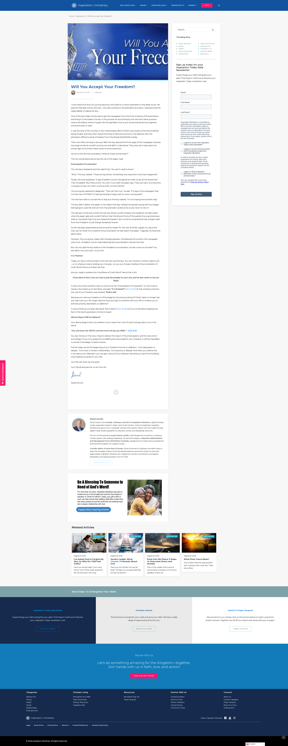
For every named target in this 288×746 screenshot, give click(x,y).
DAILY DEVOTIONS (127, 5)
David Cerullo (85, 92)
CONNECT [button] (192, 5)
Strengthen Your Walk (81, 697)
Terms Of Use (39, 725)
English (252, 744)
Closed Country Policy (100, 725)
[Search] (196, 29)
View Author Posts (101, 462)
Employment (229, 708)
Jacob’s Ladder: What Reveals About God (123, 561)
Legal (28, 725)
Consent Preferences (80, 725)
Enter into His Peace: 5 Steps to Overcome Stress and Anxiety (162, 561)
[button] (206, 5)
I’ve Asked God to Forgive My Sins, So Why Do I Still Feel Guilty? (89, 561)
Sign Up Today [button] (48, 629)
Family (28, 705)
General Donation (177, 697)
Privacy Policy (52, 725)
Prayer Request (184, 43)
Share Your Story (230, 705)
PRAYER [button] (143, 5)
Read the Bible (206, 51)
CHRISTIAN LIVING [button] (158, 5)
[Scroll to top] (284, 737)
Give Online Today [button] (144, 676)
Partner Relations (177, 702)
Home (71, 16)
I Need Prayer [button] (240, 629)
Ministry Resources (80, 702)
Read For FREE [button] (144, 629)
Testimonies (183, 54)
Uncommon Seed (178, 708)
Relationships (31, 708)
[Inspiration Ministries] (90, 5)
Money (181, 46)
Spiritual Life (81, 16)
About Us (227, 697)
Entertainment (32, 711)
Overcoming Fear (185, 51)
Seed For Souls (176, 700)
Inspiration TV (206, 49)
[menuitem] (128, 5)
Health (181, 49)
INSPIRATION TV (177, 5)
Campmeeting (176, 705)
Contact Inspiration (231, 700)
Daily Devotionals (207, 43)
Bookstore (204, 54)
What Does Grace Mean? (196, 559)
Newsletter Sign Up (131, 697)
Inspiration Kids (79, 705)
